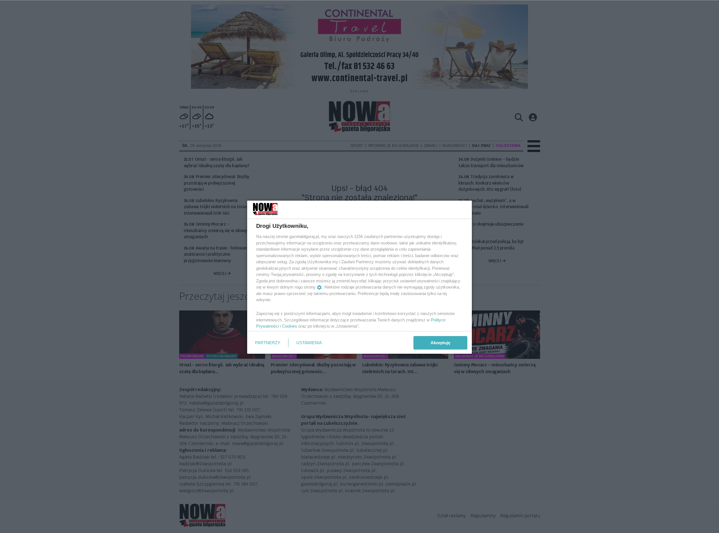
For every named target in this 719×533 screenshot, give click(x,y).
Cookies (289, 326)
